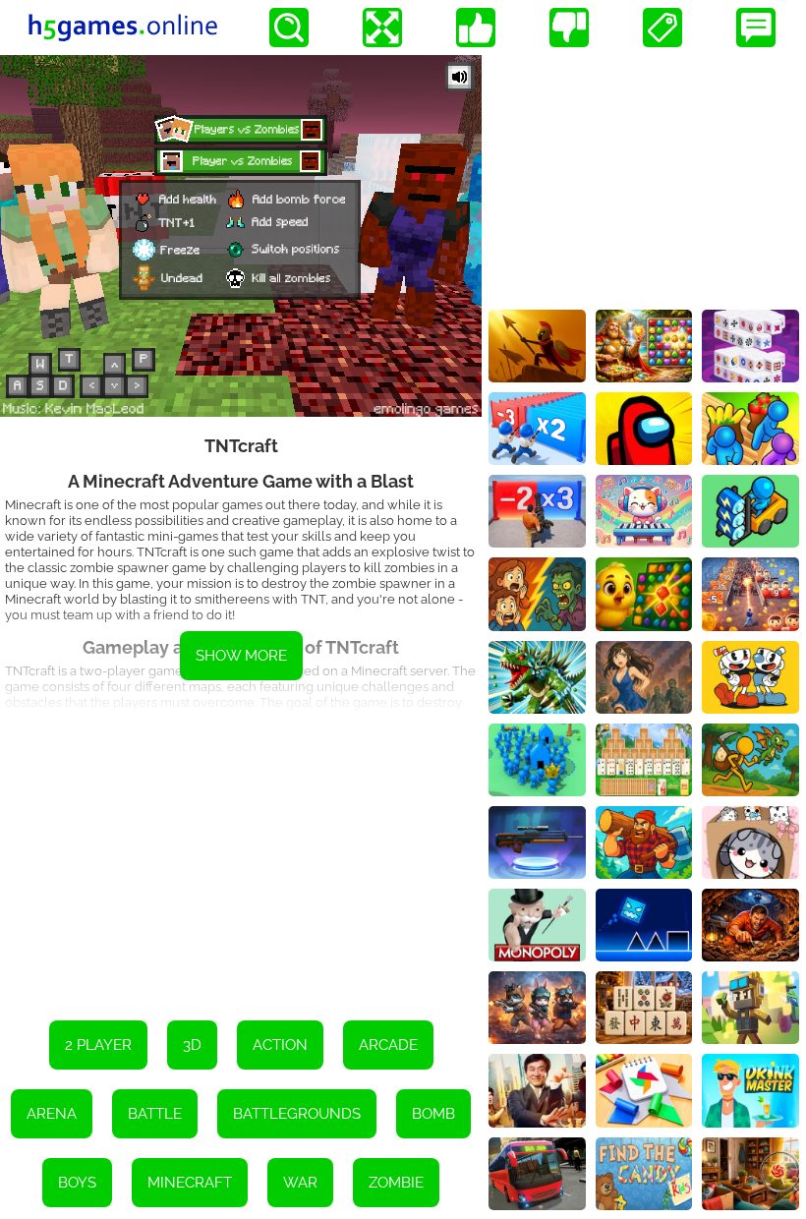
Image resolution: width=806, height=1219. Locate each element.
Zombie (396, 1182)
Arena (52, 1114)
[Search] (289, 27)
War (300, 1182)
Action (280, 1045)
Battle (155, 1114)
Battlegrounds (297, 1114)
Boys (77, 1182)
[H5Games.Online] (123, 27)
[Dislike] (569, 27)
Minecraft (189, 1182)
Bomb (433, 1114)
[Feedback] (756, 27)
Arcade (388, 1045)
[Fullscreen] (382, 27)
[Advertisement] (241, 853)
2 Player (98, 1045)
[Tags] (662, 27)
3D (192, 1045)
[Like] (475, 27)
